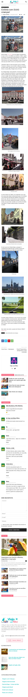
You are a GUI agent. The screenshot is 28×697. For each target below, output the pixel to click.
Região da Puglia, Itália (14, 665)
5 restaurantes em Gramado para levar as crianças (17, 650)
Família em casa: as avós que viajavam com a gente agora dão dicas (17, 380)
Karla (7, 435)
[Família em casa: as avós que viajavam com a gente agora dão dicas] (4, 380)
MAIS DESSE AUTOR (19, 375)
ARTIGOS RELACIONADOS (7, 375)
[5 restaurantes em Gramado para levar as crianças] (4, 651)
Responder (8, 414)
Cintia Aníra (9, 54)
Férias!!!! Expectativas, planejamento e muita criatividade (22, 351)
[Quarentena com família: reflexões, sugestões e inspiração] (14, 547)
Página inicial (3, 5)
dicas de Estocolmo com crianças (12, 332)
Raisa (7, 481)
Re (6, 426)
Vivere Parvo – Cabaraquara (7, 349)
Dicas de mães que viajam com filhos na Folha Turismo (17, 658)
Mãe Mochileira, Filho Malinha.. (14, 405)
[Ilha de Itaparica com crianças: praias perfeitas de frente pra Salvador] (4, 570)
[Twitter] (15, 368)
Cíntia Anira (9, 464)
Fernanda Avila (4, 560)
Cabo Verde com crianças (15, 391)
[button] (26, 2)
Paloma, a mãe (10, 448)
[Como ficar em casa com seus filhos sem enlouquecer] (4, 386)
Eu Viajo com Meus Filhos (13, 418)
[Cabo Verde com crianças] (4, 393)
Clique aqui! (3, 330)
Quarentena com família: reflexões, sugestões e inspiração (12, 558)
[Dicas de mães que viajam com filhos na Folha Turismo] (4, 659)
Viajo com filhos (6, 14)
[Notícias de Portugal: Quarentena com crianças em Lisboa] (4, 583)
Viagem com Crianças (12, 5)
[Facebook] (12, 368)
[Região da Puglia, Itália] (4, 667)
